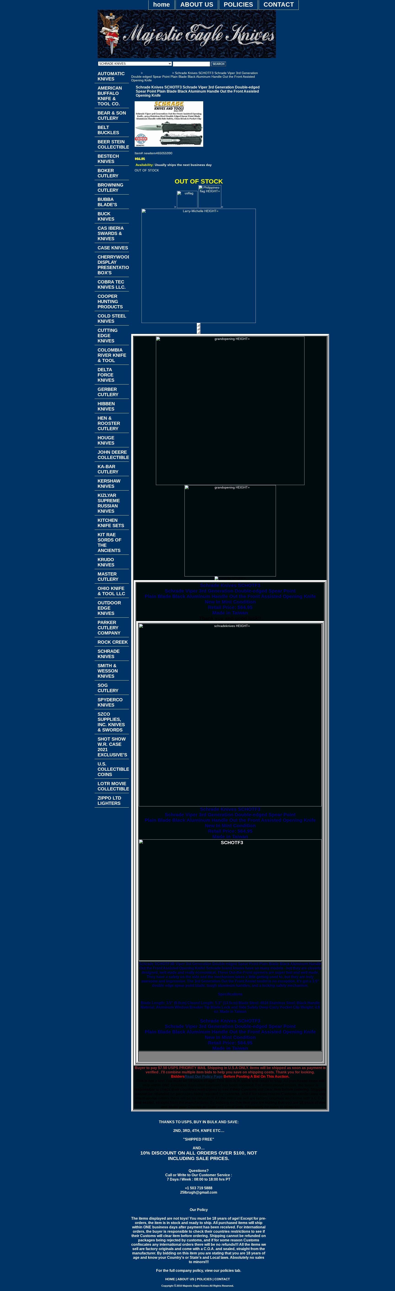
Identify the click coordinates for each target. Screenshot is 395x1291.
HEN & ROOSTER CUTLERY (109, 423)
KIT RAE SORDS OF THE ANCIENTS (109, 542)
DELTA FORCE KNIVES (106, 375)
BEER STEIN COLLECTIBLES (113, 144)
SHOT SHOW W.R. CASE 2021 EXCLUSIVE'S (112, 746)
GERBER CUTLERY (108, 392)
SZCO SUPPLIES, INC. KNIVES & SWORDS (111, 722)
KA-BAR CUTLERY (108, 469)
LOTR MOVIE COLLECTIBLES (113, 786)
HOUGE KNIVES (106, 440)
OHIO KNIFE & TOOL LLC (111, 591)
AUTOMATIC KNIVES (111, 76)
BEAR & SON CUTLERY (112, 115)
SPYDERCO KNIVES (110, 702)
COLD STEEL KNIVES (112, 318)
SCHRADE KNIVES (157, 73)
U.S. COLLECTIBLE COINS (113, 769)
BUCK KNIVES (106, 216)
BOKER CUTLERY (108, 173)
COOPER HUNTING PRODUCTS (110, 301)
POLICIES (238, 4)
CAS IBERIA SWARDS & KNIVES (111, 233)
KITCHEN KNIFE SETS (111, 523)
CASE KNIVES (113, 247)
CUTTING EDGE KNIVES (108, 335)
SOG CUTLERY (108, 688)
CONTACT (279, 4)
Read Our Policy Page (204, 1076)
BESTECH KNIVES (108, 159)
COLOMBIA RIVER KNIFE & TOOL (112, 355)
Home (135, 73)
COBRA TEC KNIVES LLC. (112, 284)
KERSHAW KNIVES (109, 483)
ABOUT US (196, 4)
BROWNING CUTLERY (110, 187)
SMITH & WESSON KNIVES (108, 671)
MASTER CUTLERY (108, 576)
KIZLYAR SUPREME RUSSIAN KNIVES (109, 503)
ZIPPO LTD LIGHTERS (109, 800)
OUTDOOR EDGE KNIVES (109, 608)
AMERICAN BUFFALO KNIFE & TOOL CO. (110, 95)
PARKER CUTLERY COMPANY (109, 627)
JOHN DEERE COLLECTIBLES (113, 455)
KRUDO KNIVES (106, 562)
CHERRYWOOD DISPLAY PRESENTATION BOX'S (113, 264)
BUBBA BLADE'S (107, 202)
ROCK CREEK (113, 642)
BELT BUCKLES (108, 130)
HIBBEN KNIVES (106, 406)
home (161, 4)
